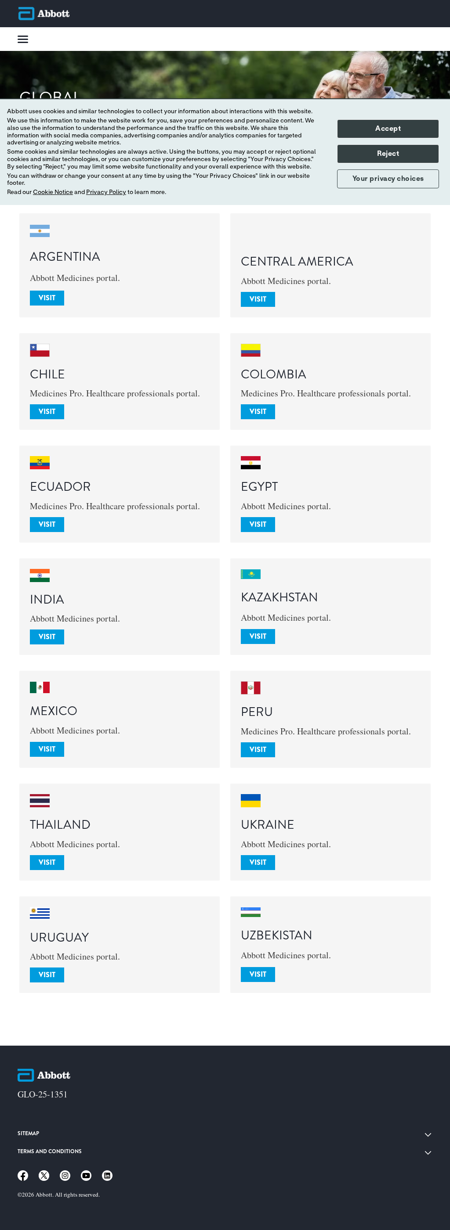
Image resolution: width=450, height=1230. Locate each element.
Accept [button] (388, 128)
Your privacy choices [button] (388, 178)
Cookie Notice (53, 192)
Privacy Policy (106, 192)
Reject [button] (388, 153)
